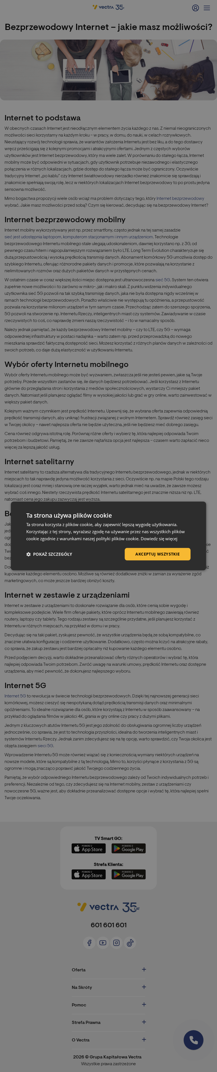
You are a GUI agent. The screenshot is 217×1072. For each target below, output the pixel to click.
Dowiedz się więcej (159, 538)
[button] (49, 554)
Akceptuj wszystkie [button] (157, 554)
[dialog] (108, 536)
